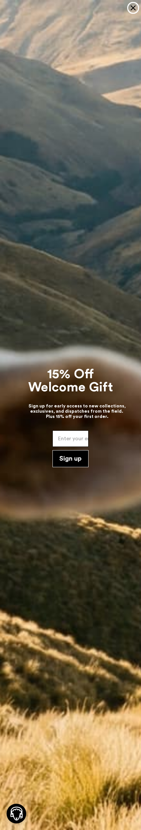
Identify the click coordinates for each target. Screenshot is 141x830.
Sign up (70, 458)
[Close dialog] (133, 8)
